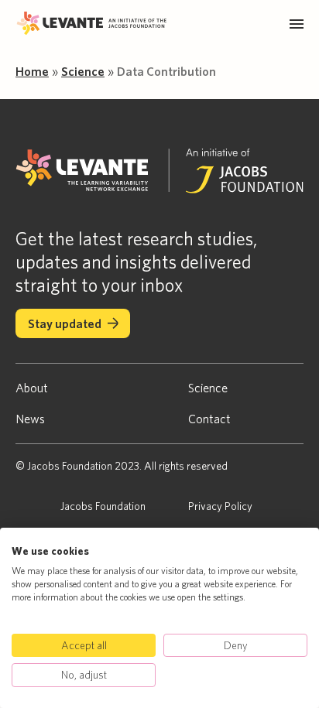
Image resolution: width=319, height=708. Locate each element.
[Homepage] (159, 172)
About (31, 388)
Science (83, 71)
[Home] (94, 24)
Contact (209, 419)
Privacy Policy (220, 506)
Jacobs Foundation (103, 506)
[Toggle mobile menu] (297, 24)
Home (32, 71)
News (30, 419)
